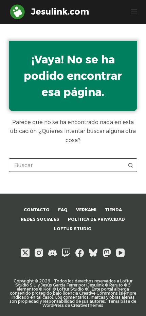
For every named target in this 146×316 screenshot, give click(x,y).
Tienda (113, 209)
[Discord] (52, 253)
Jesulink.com (60, 11)
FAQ (63, 209)
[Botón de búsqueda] (130, 165)
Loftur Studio (73, 228)
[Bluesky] (93, 253)
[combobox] (66, 165)
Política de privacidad (96, 219)
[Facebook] (79, 253)
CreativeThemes (87, 305)
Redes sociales (40, 219)
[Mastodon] (107, 253)
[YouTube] (120, 253)
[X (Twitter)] (25, 253)
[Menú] (134, 12)
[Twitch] (66, 253)
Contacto (37, 209)
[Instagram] (39, 253)
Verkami (86, 209)
